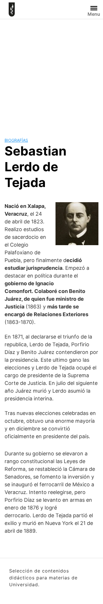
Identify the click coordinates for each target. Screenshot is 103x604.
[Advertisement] (51, 73)
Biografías (16, 140)
